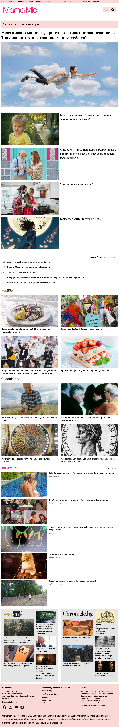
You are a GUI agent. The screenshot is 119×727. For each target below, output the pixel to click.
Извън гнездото (56, 503)
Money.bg (39, 2)
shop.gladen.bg (84, 2)
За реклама (46, 700)
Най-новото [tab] (96, 257)
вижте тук (103, 703)
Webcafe (10, 2)
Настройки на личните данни (93, 705)
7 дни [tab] (107, 468)
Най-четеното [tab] (110, 257)
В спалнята (54, 476)
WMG (3, 2)
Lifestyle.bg (61, 2)
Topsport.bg (49, 2)
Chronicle (20, 2)
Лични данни (47, 697)
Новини (45, 703)
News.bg (29, 2)
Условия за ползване (50, 694)
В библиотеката (56, 557)
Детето (52, 533)
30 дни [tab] (114, 468)
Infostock (71, 2)
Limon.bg (95, 2)
